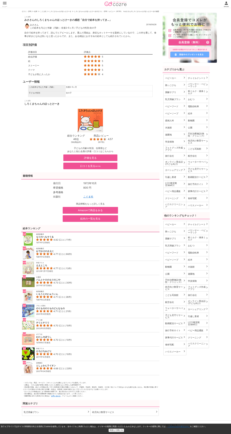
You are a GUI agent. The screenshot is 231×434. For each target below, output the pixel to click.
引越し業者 (175, 177)
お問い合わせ (55, 396)
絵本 (35, 11)
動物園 (198, 120)
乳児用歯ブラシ (57, 412)
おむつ (198, 99)
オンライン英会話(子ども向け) (175, 162)
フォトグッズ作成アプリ (175, 148)
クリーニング (175, 198)
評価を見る (90, 157)
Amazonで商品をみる (90, 210)
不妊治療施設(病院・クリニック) (198, 134)
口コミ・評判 (26, 11)
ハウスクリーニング (175, 205)
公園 (198, 127)
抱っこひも (175, 85)
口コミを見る (90, 166)
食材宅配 (198, 198)
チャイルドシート (198, 78)
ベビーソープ (175, 113)
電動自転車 (198, 106)
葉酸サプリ (175, 92)
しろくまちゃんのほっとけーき (60, 11)
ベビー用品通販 (175, 191)
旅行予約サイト (198, 184)
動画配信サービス (198, 177)
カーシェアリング (175, 169)
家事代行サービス (198, 191)
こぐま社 (43, 11)
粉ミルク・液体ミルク (198, 92)
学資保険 (175, 141)
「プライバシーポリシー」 (178, 426)
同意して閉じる (116, 430)
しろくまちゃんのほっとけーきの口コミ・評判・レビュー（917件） (98, 11)
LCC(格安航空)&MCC (175, 184)
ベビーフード (175, 106)
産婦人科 (175, 120)
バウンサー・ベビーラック (198, 85)
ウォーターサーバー (198, 162)
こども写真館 (198, 148)
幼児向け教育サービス (125, 412)
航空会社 (198, 155)
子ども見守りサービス (198, 170)
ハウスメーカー (198, 205)
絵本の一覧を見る (90, 218)
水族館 (175, 127)
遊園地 (175, 134)
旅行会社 (175, 155)
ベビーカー (175, 78)
